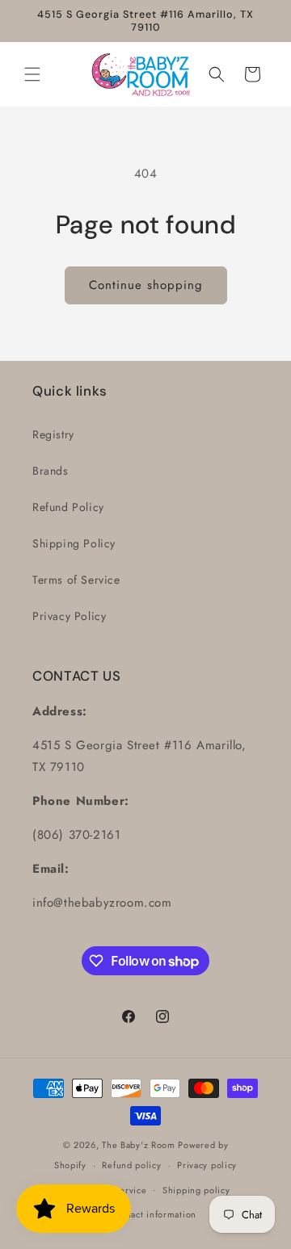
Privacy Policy (69, 616)
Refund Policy (68, 507)
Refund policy (131, 1165)
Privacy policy (207, 1165)
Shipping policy (196, 1190)
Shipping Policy (74, 543)
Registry (53, 434)
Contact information (153, 1214)
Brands (50, 471)
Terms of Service (76, 580)
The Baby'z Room (138, 1144)
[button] (32, 74)
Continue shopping (146, 285)
